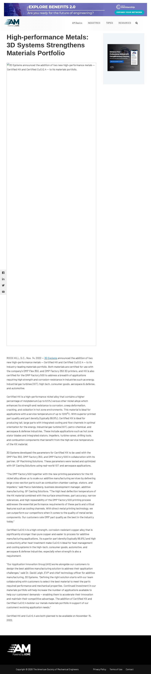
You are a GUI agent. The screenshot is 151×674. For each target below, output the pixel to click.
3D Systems (50, 358)
